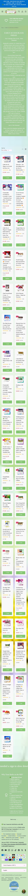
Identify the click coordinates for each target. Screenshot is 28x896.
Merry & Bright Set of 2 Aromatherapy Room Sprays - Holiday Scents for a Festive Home (7, 690)
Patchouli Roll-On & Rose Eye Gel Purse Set (20, 531)
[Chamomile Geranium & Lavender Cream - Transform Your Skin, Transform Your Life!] (7, 187)
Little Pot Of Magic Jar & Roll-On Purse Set (7, 166)
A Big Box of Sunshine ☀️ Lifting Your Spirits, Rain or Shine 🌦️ (20, 688)
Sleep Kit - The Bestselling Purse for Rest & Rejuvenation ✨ (20, 167)
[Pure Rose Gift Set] (20, 623)
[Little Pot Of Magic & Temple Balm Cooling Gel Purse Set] (20, 441)
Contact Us (17, 877)
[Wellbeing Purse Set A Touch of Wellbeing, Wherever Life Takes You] (20, 411)
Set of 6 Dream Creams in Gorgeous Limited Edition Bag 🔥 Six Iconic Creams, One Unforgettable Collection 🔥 (20, 199)
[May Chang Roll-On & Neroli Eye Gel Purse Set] (20, 498)
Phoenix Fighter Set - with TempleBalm (7, 504)
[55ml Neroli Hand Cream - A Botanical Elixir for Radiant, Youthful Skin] (7, 288)
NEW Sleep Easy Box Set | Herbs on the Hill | (20, 720)
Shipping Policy (11, 878)
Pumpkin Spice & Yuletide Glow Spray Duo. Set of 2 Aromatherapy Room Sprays (20, 654)
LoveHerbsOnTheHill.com (9, 875)
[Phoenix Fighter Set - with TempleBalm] (7, 498)
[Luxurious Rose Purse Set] (7, 623)
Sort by (3, 148)
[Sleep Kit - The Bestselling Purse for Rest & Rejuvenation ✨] (20, 159)
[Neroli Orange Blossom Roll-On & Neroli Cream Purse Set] (20, 254)
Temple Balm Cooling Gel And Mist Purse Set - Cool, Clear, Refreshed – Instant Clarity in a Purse (7, 656)
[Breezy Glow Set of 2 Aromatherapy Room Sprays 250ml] (20, 552)
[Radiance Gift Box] (20, 380)
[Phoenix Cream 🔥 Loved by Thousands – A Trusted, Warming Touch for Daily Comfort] (7, 254)
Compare (7, 160)
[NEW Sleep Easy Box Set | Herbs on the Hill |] (20, 713)
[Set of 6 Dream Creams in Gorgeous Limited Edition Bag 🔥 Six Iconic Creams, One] (20, 187)
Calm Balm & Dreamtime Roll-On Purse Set (20, 360)
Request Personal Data (9, 877)
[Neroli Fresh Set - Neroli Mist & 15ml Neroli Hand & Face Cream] (7, 524)
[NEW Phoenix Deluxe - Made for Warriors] (20, 288)
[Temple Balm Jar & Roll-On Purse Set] (20, 222)
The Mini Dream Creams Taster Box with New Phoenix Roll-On (7, 326)
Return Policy (17, 878)
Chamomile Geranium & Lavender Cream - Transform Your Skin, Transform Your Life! (7, 197)
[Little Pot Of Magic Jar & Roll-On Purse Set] (7, 159)
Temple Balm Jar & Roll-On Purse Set (20, 229)
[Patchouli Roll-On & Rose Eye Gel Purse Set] (20, 524)
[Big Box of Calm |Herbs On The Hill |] (7, 739)
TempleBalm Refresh (6, 477)
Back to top (13, 819)
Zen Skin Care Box (6, 719)
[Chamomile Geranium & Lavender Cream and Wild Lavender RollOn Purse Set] (7, 380)
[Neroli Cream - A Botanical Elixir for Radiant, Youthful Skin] (7, 441)
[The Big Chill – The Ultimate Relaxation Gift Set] (7, 582)
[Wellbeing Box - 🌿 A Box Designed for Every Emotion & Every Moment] (7, 411)
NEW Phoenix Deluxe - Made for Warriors (20, 295)
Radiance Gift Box (19, 386)
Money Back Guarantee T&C (6, 880)
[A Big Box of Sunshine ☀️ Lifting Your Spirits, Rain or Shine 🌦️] (20, 679)
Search (2, 877)
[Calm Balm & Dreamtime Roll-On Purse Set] (20, 353)
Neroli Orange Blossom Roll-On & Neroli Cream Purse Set (20, 262)
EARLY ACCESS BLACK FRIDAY (11, 27)
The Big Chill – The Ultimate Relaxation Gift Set (6, 590)
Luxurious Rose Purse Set (7, 629)
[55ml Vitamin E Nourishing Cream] (7, 552)
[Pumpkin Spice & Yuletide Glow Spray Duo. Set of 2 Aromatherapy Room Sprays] (20, 646)
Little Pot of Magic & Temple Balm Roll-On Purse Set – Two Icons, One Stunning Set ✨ (7, 232)
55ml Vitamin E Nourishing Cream (7, 559)
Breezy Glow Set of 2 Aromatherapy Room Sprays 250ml (20, 561)
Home (2, 27)
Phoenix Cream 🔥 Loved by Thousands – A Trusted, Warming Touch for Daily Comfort (7, 264)
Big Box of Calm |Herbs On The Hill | (7, 746)
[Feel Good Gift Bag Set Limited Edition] (20, 471)
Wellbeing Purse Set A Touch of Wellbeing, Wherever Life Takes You (20, 420)
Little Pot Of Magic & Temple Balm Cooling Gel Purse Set (20, 449)
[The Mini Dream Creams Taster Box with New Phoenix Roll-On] (7, 318)
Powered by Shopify (18, 875)
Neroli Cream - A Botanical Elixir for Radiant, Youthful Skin (7, 449)
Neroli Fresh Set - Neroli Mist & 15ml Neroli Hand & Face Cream (7, 532)
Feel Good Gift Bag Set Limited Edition (20, 478)
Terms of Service (23, 877)
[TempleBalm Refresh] (7, 471)
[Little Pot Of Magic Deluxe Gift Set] (7, 353)
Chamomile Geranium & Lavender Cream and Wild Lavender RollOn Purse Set (7, 389)
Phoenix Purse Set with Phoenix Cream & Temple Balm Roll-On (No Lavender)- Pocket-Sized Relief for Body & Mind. (20, 330)
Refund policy (3, 878)
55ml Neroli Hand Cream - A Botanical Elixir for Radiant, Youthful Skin (7, 297)
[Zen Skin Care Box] (7, 713)
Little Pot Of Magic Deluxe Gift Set (7, 360)
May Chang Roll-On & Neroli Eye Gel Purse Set (20, 504)
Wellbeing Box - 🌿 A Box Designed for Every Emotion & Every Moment (7, 420)
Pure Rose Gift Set (20, 629)
